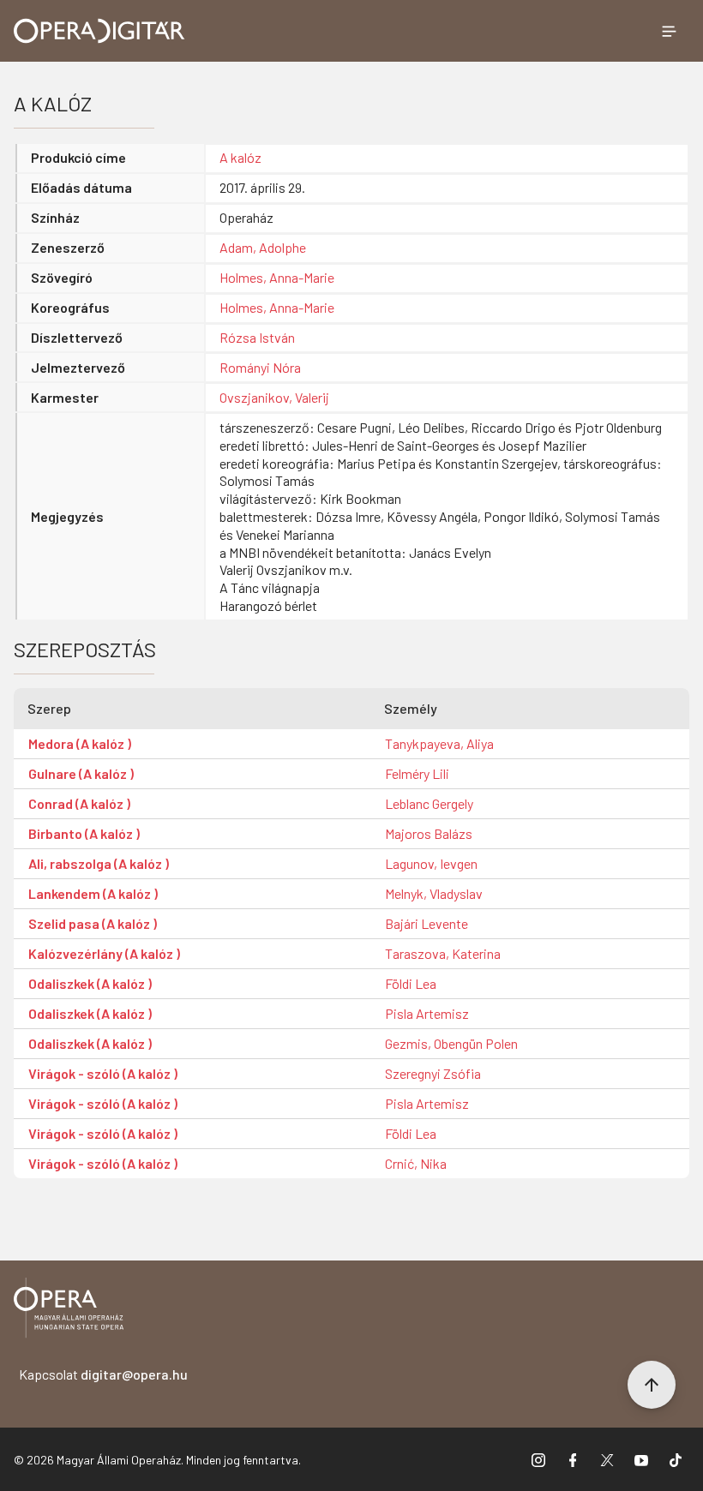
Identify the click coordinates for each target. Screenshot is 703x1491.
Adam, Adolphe (262, 247)
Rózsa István (257, 337)
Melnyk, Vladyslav (434, 893)
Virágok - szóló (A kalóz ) (102, 1073)
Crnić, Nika (416, 1163)
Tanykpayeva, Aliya (439, 743)
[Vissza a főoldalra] (68, 1311)
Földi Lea (410, 983)
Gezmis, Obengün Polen (451, 1043)
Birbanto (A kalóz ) (84, 833)
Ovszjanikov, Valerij (274, 397)
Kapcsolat (103, 1374)
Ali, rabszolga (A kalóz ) (98, 863)
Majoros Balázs (428, 833)
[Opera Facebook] (572, 1459)
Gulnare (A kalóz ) (81, 773)
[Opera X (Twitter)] (607, 1459)
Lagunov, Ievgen (431, 863)
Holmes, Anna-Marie (276, 277)
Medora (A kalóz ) (79, 743)
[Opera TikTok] (675, 1459)
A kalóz (240, 157)
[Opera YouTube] (641, 1459)
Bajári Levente (426, 923)
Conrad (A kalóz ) (79, 803)
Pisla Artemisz (427, 1013)
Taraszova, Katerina (443, 953)
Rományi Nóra (260, 367)
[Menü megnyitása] (668, 30)
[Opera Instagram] (538, 1459)
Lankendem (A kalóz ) (93, 893)
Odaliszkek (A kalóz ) (90, 983)
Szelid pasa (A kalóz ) (92, 923)
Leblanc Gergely (429, 803)
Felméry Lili (417, 773)
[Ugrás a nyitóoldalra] (99, 31)
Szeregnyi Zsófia (433, 1073)
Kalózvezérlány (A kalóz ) (104, 953)
